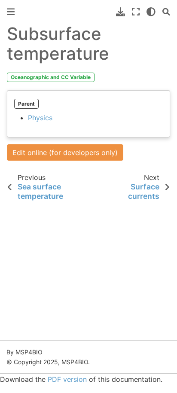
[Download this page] (120, 11)
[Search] (166, 11)
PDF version (67, 379)
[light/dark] (151, 11)
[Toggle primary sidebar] (10, 11)
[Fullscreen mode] (135, 11)
